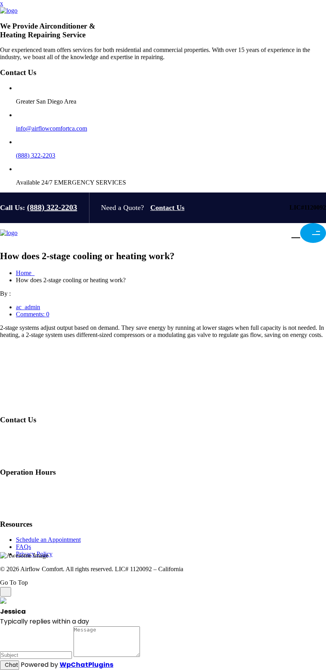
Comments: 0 (32, 314)
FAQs (23, 546)
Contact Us (167, 208)
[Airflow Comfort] (8, 10)
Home (25, 273)
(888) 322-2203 (35, 155)
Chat (11, 665)
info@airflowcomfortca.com (51, 128)
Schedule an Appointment (48, 539)
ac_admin (28, 307)
